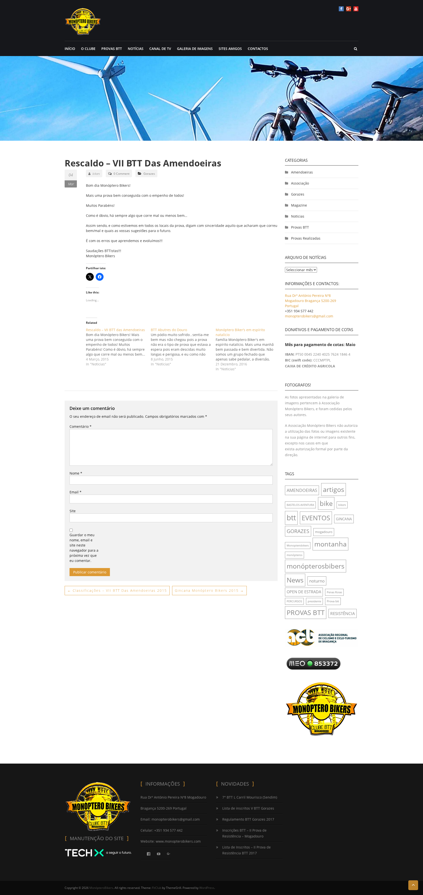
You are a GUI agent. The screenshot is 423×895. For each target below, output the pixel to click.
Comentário (81, 426)
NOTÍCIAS (135, 48)
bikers (96, 174)
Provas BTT (300, 227)
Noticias (297, 216)
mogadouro (323, 532)
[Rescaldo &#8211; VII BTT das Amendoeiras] (118, 347)
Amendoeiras (302, 172)
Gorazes (149, 174)
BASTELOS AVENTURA (300, 505)
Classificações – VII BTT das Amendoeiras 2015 (117, 590)
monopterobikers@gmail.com (309, 316)
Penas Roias (334, 592)
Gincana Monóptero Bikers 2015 (209, 590)
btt (291, 518)
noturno (317, 581)
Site (73, 511)
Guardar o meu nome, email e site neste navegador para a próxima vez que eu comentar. (84, 548)
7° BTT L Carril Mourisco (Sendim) (249, 797)
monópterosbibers (315, 565)
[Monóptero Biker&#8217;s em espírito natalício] (248, 349)
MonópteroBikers (101, 888)
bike (326, 503)
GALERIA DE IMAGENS (195, 48)
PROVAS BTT (111, 48)
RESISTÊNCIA (342, 613)
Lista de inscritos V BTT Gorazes (248, 808)
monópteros (294, 555)
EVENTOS (316, 517)
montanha (330, 543)
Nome (76, 473)
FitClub (156, 888)
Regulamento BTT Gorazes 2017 (248, 819)
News (295, 579)
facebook (341, 8)
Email (76, 492)
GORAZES (298, 531)
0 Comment (121, 174)
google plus (348, 8)
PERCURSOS (294, 601)
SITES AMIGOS (230, 48)
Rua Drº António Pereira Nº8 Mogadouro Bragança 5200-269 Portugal (310, 300)
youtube (355, 8)
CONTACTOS (258, 48)
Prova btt (333, 601)
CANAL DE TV (160, 48)
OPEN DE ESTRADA (304, 591)
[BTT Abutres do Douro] (183, 347)
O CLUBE (88, 48)
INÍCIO (70, 48)
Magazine (299, 205)
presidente (314, 601)
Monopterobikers (298, 545)
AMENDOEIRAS (302, 490)
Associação (300, 183)
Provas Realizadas (305, 238)
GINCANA (344, 518)
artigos (333, 489)
